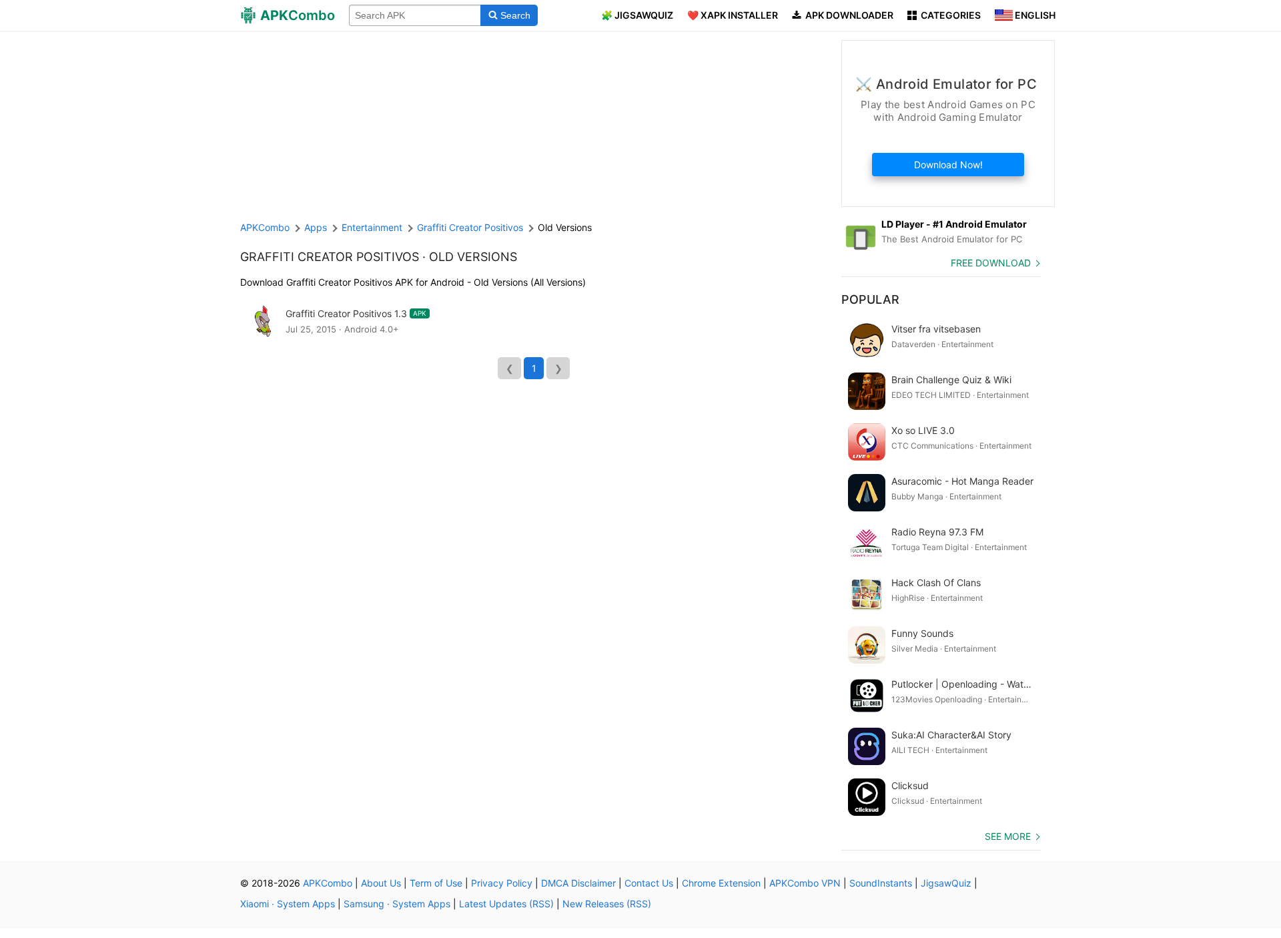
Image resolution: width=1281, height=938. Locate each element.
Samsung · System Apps (397, 903)
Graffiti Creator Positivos (329, 257)
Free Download (991, 262)
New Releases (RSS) (606, 903)
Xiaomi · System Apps (287, 903)
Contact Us (648, 883)
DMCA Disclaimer (578, 883)
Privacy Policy (501, 883)
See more (1008, 836)
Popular (870, 299)
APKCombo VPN (805, 883)
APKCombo (265, 227)
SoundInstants (880, 883)
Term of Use (436, 883)
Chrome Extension (721, 883)
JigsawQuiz (946, 883)
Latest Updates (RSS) (506, 903)
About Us (381, 883)
